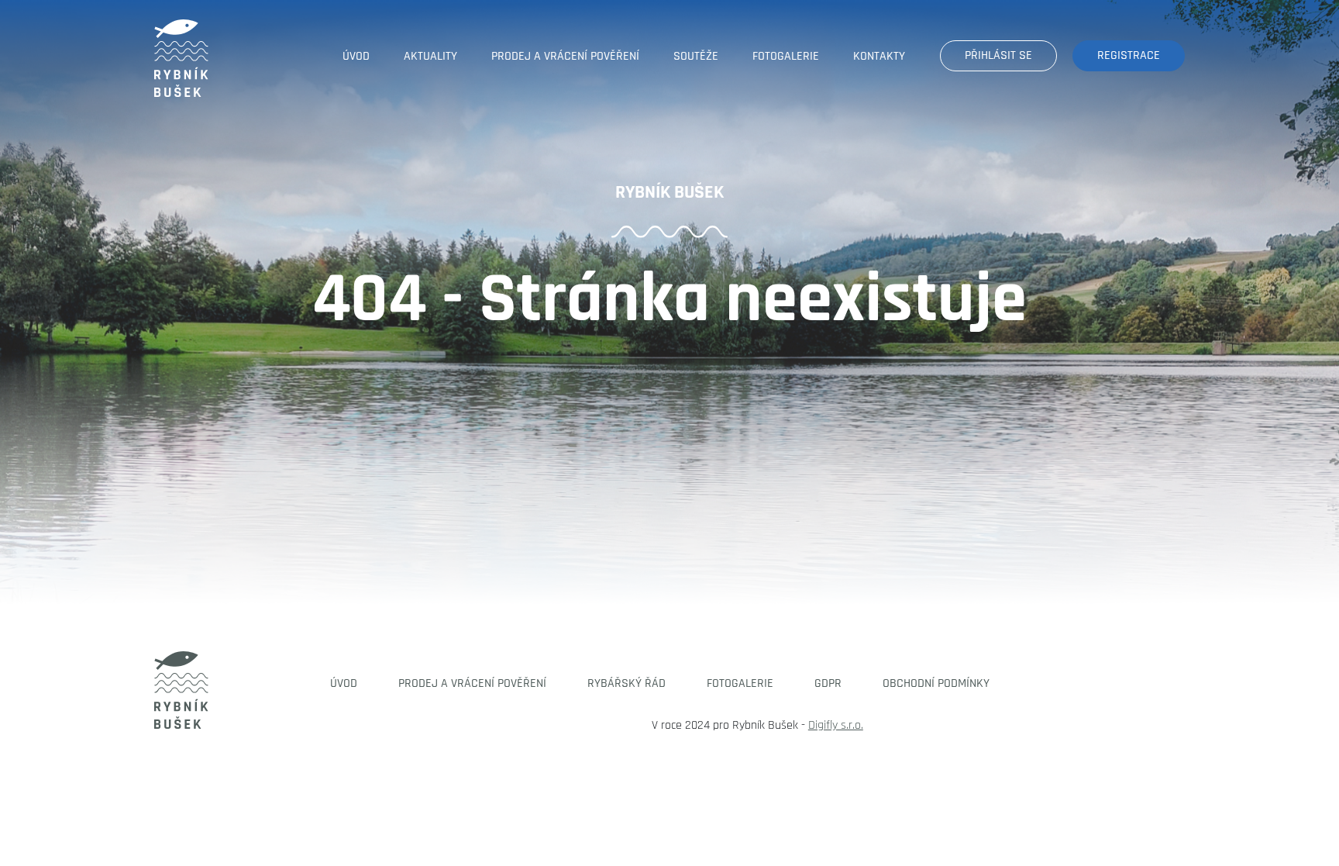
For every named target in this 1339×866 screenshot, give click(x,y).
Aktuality (430, 56)
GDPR (828, 683)
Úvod (356, 56)
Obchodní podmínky (936, 683)
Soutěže (695, 56)
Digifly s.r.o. (835, 725)
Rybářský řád (626, 683)
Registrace (1128, 55)
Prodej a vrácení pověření (565, 56)
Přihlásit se (998, 55)
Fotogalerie (785, 56)
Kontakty (879, 56)
